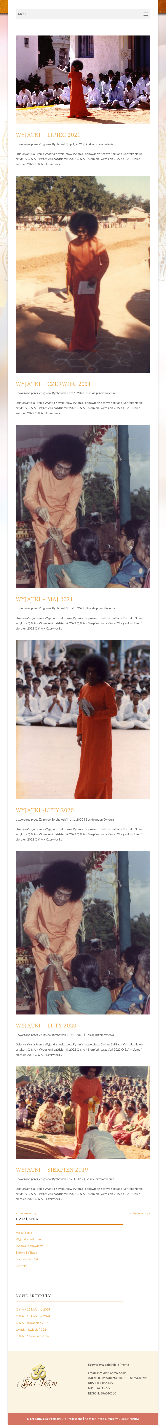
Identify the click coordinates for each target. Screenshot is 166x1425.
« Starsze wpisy (26, 1213)
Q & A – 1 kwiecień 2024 (32, 1336)
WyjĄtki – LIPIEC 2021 (48, 134)
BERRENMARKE (128, 1418)
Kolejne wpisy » (139, 1213)
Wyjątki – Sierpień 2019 (52, 1169)
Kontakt (21, 1266)
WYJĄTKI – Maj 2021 (44, 599)
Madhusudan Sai (27, 1259)
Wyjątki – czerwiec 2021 (53, 383)
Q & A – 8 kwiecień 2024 (32, 1323)
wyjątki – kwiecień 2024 (32, 1329)
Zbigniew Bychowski (53, 144)
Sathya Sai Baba (26, 1252)
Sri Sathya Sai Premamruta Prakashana (56, 1418)
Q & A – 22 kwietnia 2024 (33, 1309)
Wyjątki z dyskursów (29, 1239)
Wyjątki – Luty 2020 (46, 1025)
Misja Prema (24, 1232)
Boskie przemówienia (99, 144)
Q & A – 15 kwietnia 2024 (33, 1316)
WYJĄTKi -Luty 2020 (45, 810)
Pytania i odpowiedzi (29, 1246)
